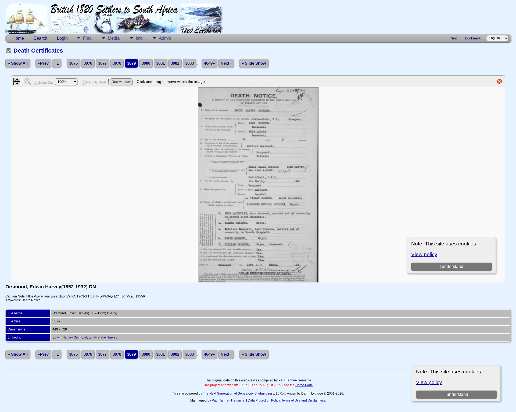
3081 (160, 63)
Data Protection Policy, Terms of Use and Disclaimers (286, 400)
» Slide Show (254, 63)
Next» (226, 63)
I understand (456, 394)
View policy (429, 382)
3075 (73, 63)
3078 (117, 63)
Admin (165, 38)
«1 (57, 63)
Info (139, 38)
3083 (189, 63)
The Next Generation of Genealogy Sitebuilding (237, 393)
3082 (175, 63)
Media (114, 38)
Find (87, 38)
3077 (102, 63)
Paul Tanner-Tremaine (294, 380)
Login (62, 38)
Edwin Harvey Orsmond (69, 337)
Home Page (304, 385)
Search (40, 38)
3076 (88, 63)
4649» (209, 63)
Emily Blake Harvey (103, 337)
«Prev (43, 63)
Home (18, 38)
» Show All (18, 63)
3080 (146, 63)
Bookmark (473, 38)
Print (453, 38)
